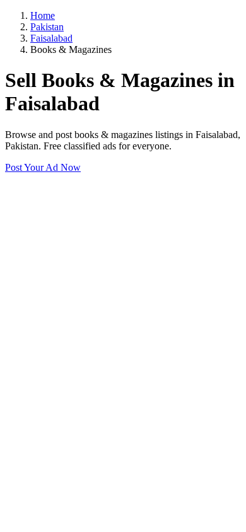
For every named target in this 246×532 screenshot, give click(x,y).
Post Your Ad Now (43, 167)
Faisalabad (51, 38)
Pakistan (47, 26)
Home (42, 15)
